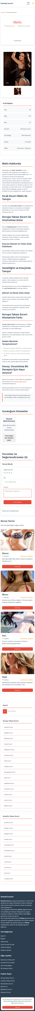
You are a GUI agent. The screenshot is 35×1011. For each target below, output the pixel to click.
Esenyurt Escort (8, 755)
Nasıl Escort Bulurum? (8, 960)
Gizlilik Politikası (6, 947)
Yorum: (6, 487)
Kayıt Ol (3, 936)
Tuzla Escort (7, 862)
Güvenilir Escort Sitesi (8, 963)
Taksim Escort (8, 794)
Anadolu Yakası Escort (8, 981)
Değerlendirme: (8, 470)
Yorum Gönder (17, 502)
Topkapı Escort (8, 766)
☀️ (33, 3)
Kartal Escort (8, 856)
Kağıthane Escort (9, 783)
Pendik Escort (8, 839)
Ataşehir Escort (8, 828)
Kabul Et (17, 1007)
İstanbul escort (7, 3)
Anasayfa (3, 12)
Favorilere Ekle (17, 40)
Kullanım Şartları (6, 950)
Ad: (5, 478)
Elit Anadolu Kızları (7, 968)
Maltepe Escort (8, 834)
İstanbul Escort (8, 727)
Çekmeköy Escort (9, 850)
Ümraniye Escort (9, 845)
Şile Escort (7, 873)
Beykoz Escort (8, 806)
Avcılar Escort (8, 800)
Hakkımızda (4, 942)
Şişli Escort (7, 778)
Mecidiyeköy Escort (9, 772)
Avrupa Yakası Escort (20, 381)
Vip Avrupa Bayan (6, 965)
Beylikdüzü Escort (9, 749)
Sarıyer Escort (8, 744)
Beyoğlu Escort (8, 733)
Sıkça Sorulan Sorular (7, 944)
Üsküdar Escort (8, 879)
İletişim (3, 939)
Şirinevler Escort (9, 789)
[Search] (5, 711)
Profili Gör (17, 566)
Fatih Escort (7, 761)
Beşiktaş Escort (8, 738)
